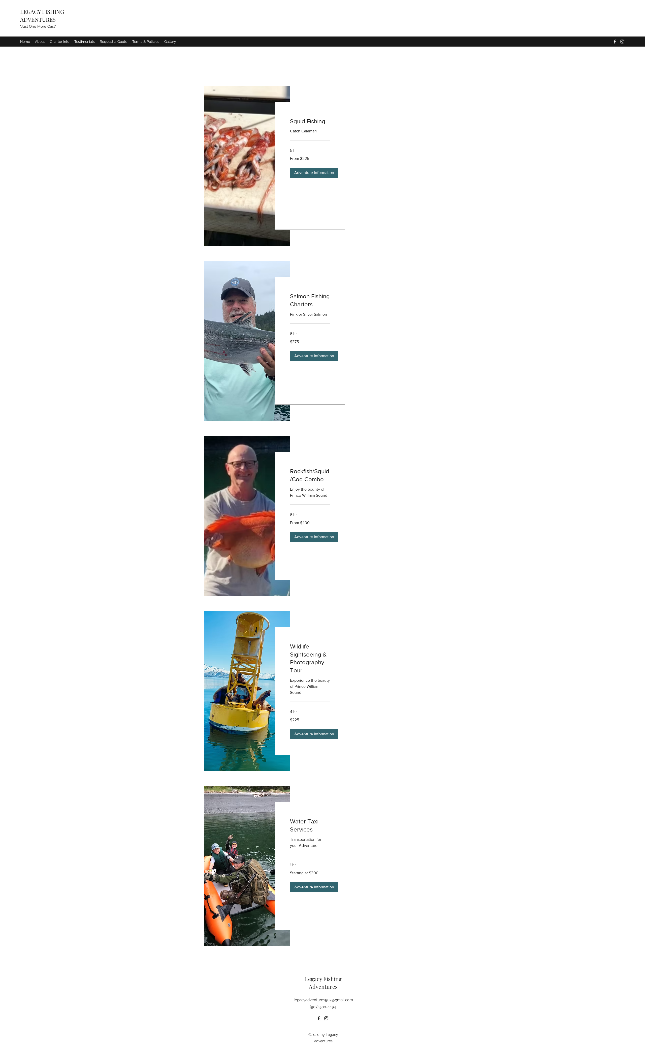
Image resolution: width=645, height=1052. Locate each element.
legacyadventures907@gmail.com (323, 1000)
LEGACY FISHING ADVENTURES (42, 15)
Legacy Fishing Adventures (323, 982)
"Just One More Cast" (38, 26)
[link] (310, 121)
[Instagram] (622, 41)
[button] (314, 173)
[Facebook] (614, 41)
